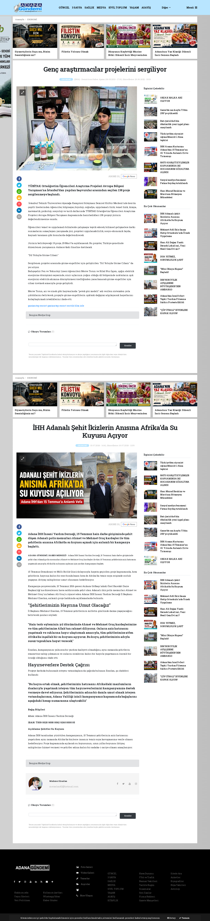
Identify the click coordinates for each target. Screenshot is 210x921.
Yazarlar (85, 878)
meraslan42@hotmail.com (64, 786)
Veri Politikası (22, 900)
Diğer (165, 7)
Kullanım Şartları (53, 892)
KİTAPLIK (113, 900)
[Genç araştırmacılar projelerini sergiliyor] (76, 128)
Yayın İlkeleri (21, 896)
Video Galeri (87, 872)
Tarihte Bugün (146, 885)
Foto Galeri (86, 867)
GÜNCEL (64, 7)
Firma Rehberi (147, 896)
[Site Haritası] (48, 881)
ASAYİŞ (146, 7)
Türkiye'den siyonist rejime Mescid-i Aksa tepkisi (171, 137)
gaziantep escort (37, 305)
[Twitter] (21, 881)
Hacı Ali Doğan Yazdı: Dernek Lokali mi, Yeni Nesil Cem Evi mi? (172, 245)
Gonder (127, 345)
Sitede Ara (176, 873)
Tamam (185, 918)
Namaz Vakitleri (148, 881)
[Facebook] (16, 881)
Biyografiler (177, 881)
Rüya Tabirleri (178, 885)
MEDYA (101, 7)
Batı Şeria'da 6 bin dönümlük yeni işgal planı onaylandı (174, 124)
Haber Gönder (50, 900)
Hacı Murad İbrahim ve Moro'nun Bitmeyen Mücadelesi (172, 194)
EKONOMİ (32, 19)
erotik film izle (75, 305)
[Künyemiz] (78, 889)
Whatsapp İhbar (51, 896)
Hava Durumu (146, 873)
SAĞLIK (89, 7)
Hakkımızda (21, 892)
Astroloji (175, 888)
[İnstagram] (26, 881)
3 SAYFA (77, 7)
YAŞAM (134, 7)
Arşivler (85, 884)
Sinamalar (145, 888)
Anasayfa (19, 19)
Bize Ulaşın (86, 895)
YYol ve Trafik (146, 877)
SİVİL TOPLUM (118, 7)
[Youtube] (32, 881)
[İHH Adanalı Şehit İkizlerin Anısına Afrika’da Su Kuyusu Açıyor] (76, 485)
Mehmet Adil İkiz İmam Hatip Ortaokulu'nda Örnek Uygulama (175, 233)
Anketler (175, 877)
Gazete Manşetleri (149, 900)
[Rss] (43, 881)
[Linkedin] (37, 881)
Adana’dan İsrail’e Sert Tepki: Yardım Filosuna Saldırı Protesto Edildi (173, 299)
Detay (172, 918)
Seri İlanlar (145, 892)
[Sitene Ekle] (54, 881)
